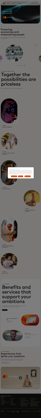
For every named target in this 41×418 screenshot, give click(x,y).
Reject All (20, 176)
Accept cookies (14, 176)
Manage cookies (27, 176)
